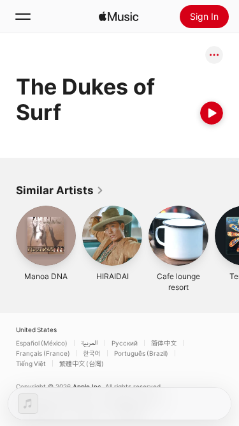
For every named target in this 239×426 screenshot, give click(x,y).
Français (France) (43, 353)
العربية (89, 343)
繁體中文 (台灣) (81, 363)
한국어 (92, 353)
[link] (60, 190)
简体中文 (164, 343)
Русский (125, 343)
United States (36, 329)
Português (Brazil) (141, 353)
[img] (118, 16)
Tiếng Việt (31, 363)
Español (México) (42, 343)
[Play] (211, 113)
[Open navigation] (23, 17)
